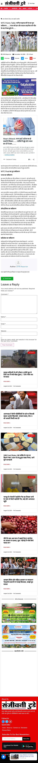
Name (3, 316)
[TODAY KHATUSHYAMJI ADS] (19, 647)
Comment (5, 294)
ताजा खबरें (13, 19)
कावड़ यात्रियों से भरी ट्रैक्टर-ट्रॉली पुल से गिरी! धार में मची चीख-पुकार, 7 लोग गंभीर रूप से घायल (18, 374)
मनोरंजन (30, 8)
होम (1, 8)
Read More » (7, 381)
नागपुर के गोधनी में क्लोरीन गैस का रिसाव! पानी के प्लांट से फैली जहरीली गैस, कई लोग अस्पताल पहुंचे (19, 499)
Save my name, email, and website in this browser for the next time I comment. (19, 340)
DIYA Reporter (22, 266)
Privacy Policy (6, 730)
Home (4, 727)
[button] (5, 58)
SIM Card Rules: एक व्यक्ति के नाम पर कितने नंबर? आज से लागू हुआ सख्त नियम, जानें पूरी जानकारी (19, 457)
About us (9, 727)
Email (3, 324)
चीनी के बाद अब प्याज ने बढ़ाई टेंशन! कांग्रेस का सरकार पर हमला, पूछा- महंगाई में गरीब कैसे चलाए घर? (18, 540)
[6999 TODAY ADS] (19, 622)
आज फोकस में (5, 19)
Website (3, 331)
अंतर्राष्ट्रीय (14, 8)
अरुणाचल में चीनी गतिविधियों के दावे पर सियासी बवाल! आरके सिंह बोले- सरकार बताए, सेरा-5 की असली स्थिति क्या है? (19, 416)
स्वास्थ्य (24, 8)
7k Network (26, 756)
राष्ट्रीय (6, 8)
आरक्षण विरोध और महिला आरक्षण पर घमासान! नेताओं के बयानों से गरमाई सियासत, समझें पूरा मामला (18, 582)
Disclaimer (24, 727)
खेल (20, 8)
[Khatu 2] (19, 96)
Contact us (16, 727)
